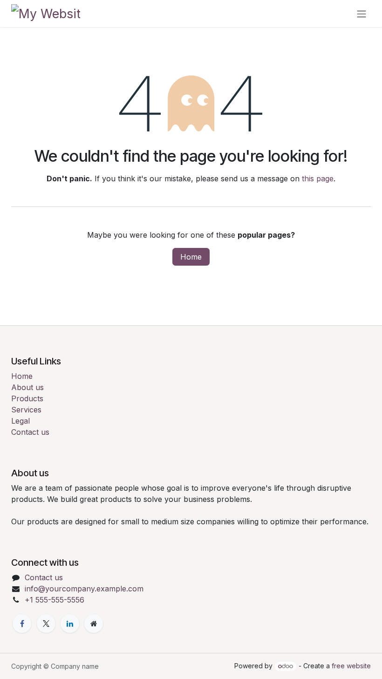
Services (26, 409)
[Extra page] (93, 623)
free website (351, 666)
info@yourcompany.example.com (84, 588)
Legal (20, 420)
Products (27, 398)
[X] (46, 623)
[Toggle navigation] (361, 13)
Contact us (30, 432)
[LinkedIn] (70, 623)
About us (27, 387)
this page (318, 178)
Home (191, 256)
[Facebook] (22, 623)
